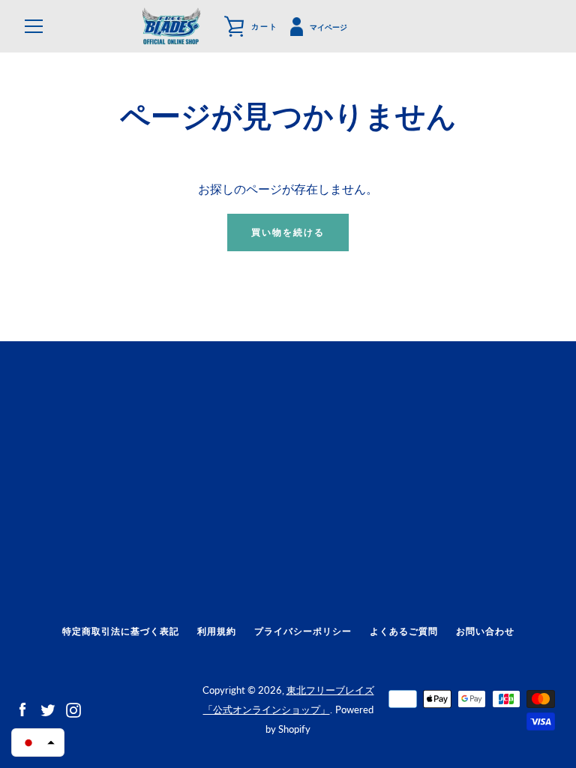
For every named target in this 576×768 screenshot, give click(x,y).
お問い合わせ (485, 631)
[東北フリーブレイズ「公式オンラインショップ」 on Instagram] (73, 708)
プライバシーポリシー (303, 631)
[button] (38, 742)
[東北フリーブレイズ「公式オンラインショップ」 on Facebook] (22, 708)
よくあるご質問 (404, 631)
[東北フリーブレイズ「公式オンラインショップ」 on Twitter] (48, 708)
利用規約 (216, 631)
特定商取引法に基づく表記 (120, 631)
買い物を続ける (288, 232)
